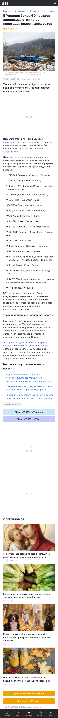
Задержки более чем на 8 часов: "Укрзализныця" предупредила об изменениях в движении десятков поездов (29, 377)
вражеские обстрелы (14, 142)
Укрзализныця (10, 151)
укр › (52, 11)
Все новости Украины (29, 701)
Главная (9, 88)
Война (34, 88)
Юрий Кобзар (10, 29)
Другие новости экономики (29, 693)
